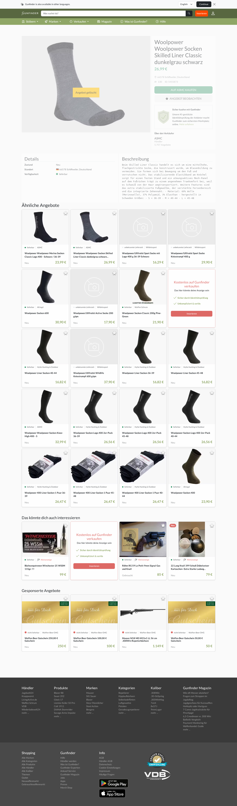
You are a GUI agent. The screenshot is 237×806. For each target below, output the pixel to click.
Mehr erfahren (186, 124)
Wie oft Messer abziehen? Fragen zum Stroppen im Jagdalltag (196, 696)
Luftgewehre (124, 703)
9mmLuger (156, 709)
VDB (24, 706)
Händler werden (68, 761)
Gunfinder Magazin (69, 774)
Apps (62, 781)
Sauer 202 (59, 696)
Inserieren (202, 13)
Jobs (62, 777)
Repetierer (123, 692)
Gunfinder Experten (70, 767)
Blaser (89, 699)
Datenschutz (105, 764)
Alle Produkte (28, 764)
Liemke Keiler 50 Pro (64, 703)
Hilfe (163, 21)
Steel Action (92, 706)
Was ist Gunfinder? (136, 21)
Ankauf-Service (68, 771)
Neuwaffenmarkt (30, 781)
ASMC (158, 138)
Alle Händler (28, 767)
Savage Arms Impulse (64, 712)
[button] (211, 13)
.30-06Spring (157, 696)
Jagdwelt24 (27, 692)
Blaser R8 (59, 692)
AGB (101, 757)
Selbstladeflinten (126, 699)
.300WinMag (157, 699)
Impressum (104, 771)
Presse (63, 784)
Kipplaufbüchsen (126, 696)
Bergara (90, 709)
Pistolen (122, 706)
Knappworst (28, 696)
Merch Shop (66, 787)
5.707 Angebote (162, 144)
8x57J (154, 706)
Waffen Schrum (29, 703)
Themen (26, 774)
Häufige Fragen (106, 774)
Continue (203, 4)
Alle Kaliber (27, 771)
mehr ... (25, 712)
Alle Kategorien (29, 761)
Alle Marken (28, 757)
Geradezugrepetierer (128, 709)
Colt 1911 (59, 706)
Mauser (90, 692)
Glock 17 (58, 699)
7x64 (153, 703)
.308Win (155, 692)
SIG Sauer (91, 696)
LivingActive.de (29, 699)
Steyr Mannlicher (94, 703)
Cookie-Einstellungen (109, 767)
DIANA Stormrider (63, 709)
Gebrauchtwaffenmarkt (33, 784)
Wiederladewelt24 (31, 709)
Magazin (106, 21)
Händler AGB (105, 761)
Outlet (25, 777)
